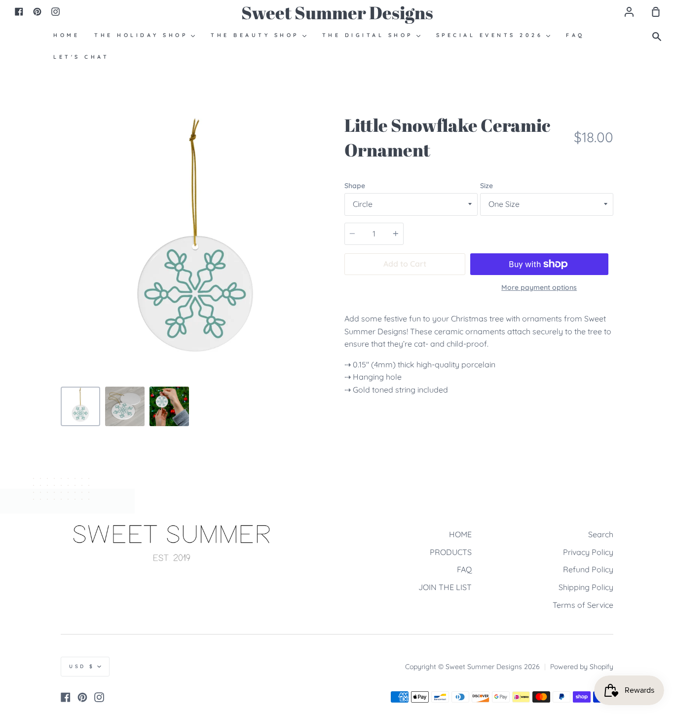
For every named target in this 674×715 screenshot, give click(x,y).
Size (486, 185)
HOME (460, 534)
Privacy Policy (588, 552)
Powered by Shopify (581, 666)
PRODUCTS (451, 552)
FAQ (464, 569)
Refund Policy (588, 569)
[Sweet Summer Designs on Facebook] (66, 697)
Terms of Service (583, 605)
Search (600, 534)
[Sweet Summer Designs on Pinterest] (82, 697)
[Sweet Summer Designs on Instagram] (99, 697)
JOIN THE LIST (445, 587)
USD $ (82, 666)
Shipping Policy (586, 587)
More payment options (539, 287)
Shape (354, 185)
